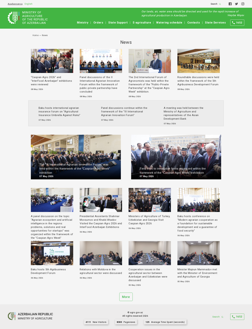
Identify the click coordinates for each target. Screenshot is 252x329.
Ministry (82, 22)
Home (36, 35)
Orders (98, 22)
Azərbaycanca (15, 4)
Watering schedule (169, 22)
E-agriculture (142, 22)
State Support (118, 22)
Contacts (193, 22)
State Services (215, 22)
